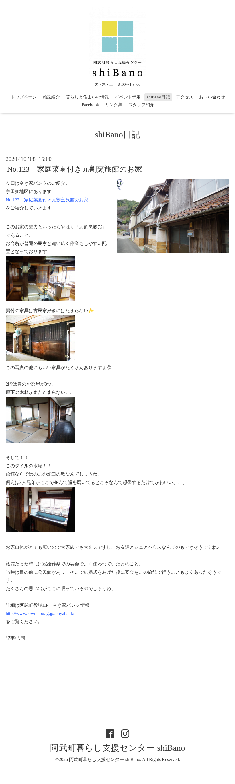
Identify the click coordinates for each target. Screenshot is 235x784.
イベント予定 (128, 97)
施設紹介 (51, 97)
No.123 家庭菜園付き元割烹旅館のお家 (74, 169)
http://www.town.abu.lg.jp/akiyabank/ (40, 613)
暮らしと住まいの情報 (87, 97)
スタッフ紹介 (141, 104)
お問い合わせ (212, 97)
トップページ (24, 97)
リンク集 (113, 104)
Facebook (90, 104)
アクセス (184, 97)
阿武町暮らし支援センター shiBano (117, 747)
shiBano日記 (158, 97)
